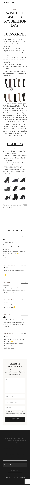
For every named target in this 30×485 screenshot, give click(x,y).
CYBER (9, 69)
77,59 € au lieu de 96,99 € (15, 136)
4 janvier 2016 (7, 314)
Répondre (24, 265)
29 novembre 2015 (9, 265)
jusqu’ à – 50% (8, 172)
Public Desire (7, 71)
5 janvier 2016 (8, 333)
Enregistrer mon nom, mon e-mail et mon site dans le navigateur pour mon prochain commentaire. (15, 413)
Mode (15, 9)
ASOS (5, 66)
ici (11, 207)
